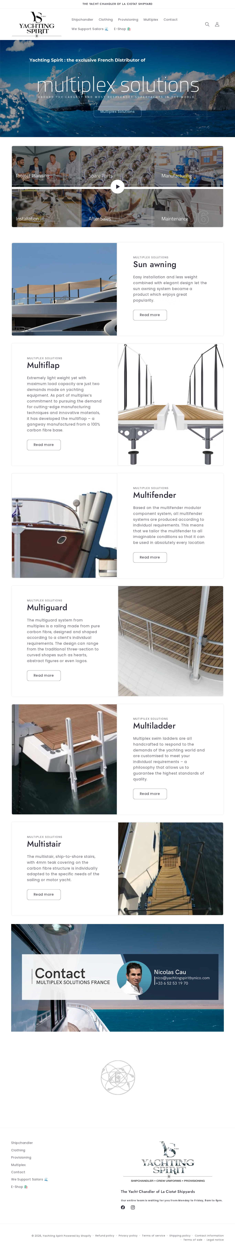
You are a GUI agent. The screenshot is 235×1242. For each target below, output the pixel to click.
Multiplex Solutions (117, 111)
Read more (150, 315)
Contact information (209, 1235)
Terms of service (153, 1235)
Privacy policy (128, 1235)
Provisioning (21, 1157)
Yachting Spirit (53, 1236)
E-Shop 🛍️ (19, 1187)
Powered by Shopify (77, 1236)
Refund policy (104, 1235)
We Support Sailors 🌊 (29, 1179)
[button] (207, 24)
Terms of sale (193, 1239)
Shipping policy (180, 1235)
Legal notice (215, 1239)
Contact (18, 1172)
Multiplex (18, 1165)
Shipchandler (22, 1143)
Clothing (18, 1150)
